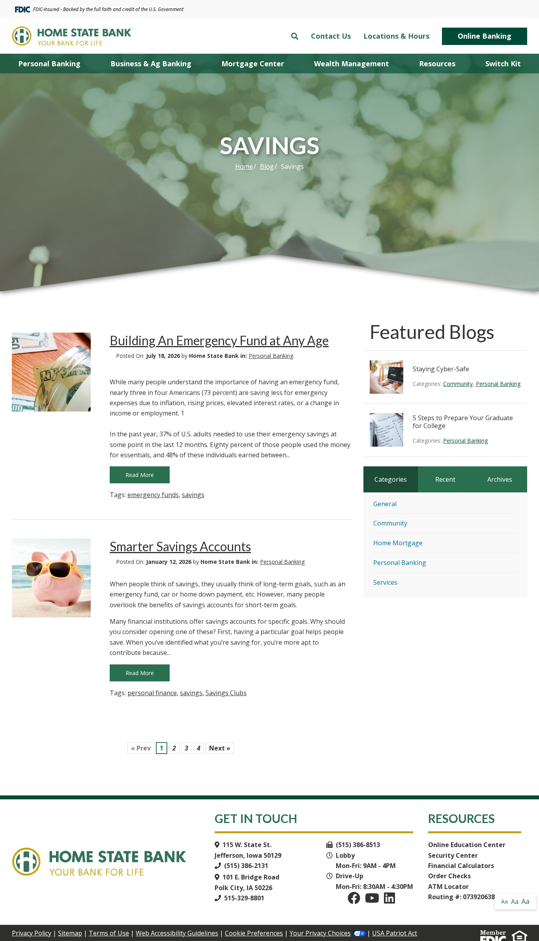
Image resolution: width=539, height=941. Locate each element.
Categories (390, 479)
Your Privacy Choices (320, 933)
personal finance (152, 692)
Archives (499, 479)
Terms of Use (109, 933)
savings (193, 494)
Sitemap (70, 933)
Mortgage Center (252, 63)
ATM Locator (448, 886)
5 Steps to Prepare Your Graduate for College (463, 421)
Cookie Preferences (254, 933)
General (385, 503)
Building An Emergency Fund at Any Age (219, 340)
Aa (504, 901)
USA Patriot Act (394, 933)
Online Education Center (466, 844)
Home (244, 166)
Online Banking (484, 36)
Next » (219, 748)
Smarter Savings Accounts (180, 546)
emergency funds (153, 494)
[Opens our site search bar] (294, 36)
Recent (445, 479)
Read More (139, 475)
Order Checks (449, 876)
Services (385, 582)
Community (458, 383)
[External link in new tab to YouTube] (372, 900)
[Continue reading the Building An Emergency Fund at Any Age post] (51, 372)
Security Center (453, 855)
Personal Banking (271, 355)
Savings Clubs (226, 692)
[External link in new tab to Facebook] (354, 900)
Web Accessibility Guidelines (177, 933)
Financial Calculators (461, 865)
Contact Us (331, 36)
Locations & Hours (396, 36)
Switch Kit (503, 63)
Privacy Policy (31, 933)
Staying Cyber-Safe (441, 369)
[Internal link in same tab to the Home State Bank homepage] (79, 36)
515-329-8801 (244, 898)
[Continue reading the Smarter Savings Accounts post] (51, 578)
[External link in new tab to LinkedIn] (389, 900)
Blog (267, 166)
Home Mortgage (398, 543)
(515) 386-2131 (246, 865)
